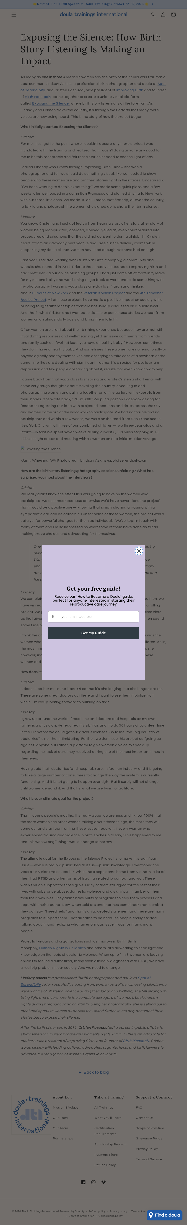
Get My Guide (93, 633)
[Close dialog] (139, 551)
